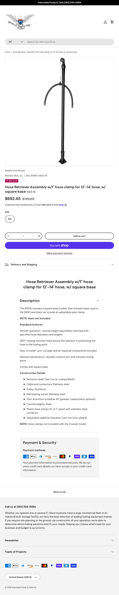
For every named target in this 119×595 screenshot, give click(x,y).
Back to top (59, 492)
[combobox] (59, 42)
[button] (112, 22)
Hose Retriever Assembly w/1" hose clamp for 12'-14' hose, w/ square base (45, 52)
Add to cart (79, 236)
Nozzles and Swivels (15, 170)
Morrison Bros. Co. (14, 175)
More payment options (59, 253)
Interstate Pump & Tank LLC (24, 587)
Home (7, 52)
